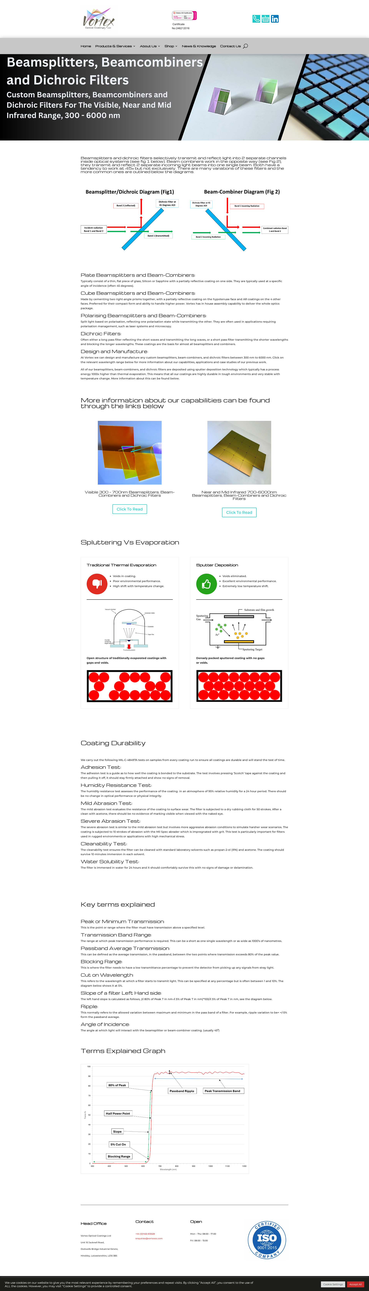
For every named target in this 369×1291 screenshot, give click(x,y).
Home (86, 46)
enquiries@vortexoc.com (149, 1238)
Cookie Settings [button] (333, 1284)
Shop (169, 46)
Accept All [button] (355, 1284)
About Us (148, 46)
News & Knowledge (199, 46)
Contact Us (230, 46)
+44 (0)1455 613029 (145, 1233)
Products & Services (113, 46)
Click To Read (130, 509)
